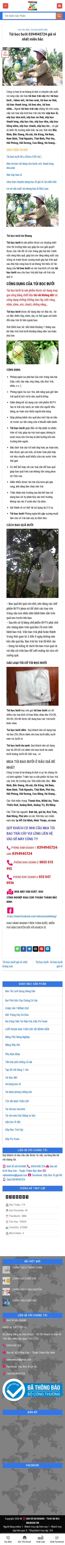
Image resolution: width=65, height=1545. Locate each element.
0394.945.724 (38, 1166)
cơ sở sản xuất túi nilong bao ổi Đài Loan (27, 188)
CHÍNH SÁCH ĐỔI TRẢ (24, 1278)
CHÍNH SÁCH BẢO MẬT (24, 1300)
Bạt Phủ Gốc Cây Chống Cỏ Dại (21, 1000)
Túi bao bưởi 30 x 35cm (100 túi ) (23, 156)
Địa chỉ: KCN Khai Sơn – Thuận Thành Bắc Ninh (30, 1352)
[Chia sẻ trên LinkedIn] (47, 949)
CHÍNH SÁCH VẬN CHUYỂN (27, 1289)
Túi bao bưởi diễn (39, 30)
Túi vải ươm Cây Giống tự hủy (20, 1115)
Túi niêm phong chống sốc (18, 1092)
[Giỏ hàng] (59, 6)
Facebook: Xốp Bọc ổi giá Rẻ (46, 1175)
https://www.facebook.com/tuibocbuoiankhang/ (32, 916)
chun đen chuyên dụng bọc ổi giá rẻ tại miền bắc (31, 181)
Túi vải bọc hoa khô (15, 1109)
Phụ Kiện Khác (12, 1054)
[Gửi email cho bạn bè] (35, 949)
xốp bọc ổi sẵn (12, 1122)
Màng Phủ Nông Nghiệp (17, 1037)
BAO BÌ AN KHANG (16, 1166)
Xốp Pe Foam (12, 1139)
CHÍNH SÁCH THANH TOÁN (27, 1267)
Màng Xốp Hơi (12, 1044)
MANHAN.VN (32, 1523)
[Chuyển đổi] (56, 990)
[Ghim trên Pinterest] (41, 949)
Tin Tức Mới (23, 30)
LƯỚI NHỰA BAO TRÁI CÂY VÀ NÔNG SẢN (27, 1029)
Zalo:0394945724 (15, 1179)
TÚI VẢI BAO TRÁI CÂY (17, 1101)
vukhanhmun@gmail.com (18, 1359)
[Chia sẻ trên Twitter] (29, 949)
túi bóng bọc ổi (13, 1084)
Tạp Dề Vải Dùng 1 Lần (16, 1069)
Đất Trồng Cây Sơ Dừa (16, 1014)
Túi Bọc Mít (11, 1077)
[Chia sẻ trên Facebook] (23, 949)
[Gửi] (59, 15)
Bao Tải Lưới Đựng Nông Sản (20, 991)
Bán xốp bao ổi (14, 174)
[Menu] (5, 6)
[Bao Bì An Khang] (32, 6)
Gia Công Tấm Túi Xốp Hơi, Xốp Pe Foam (26, 1021)
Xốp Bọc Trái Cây (14, 1129)
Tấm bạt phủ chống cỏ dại (18, 1062)
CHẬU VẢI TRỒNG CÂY (17, 1008)
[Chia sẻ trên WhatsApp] (17, 949)
